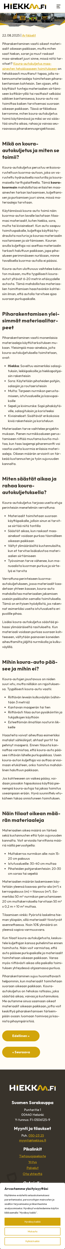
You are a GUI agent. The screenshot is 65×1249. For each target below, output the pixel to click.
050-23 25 (36, 1135)
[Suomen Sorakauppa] (25, 6)
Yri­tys (32, 1162)
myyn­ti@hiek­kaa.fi (32, 1140)
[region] (32, 1216)
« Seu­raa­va (21, 1052)
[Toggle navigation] (58, 6)
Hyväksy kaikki (33, 1221)
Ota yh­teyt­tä (32, 1174)
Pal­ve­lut (33, 1168)
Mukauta (32, 1231)
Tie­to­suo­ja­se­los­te (32, 1156)
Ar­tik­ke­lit (29, 35)
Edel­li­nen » (20, 1036)
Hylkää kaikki (32, 1241)
